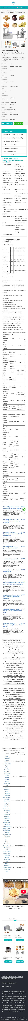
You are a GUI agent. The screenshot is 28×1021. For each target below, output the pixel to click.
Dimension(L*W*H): (5, 109)
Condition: (4, 63)
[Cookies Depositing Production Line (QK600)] (20, 928)
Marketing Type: (4, 87)
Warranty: (3, 112)
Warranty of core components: (4, 93)
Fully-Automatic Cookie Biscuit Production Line (7, 867)
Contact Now (8, 940)
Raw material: (4, 119)
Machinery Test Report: (5, 83)
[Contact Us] (24, 510)
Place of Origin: (5, 102)
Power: (3, 107)
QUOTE (23, 506)
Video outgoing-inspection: (4, 77)
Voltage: (3, 104)
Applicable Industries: (4, 67)
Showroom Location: (4, 71)
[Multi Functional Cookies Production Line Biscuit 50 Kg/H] (8, 950)
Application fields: (4, 115)
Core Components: (4, 98)
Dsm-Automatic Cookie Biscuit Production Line (7, 845)
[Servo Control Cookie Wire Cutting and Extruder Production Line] (8, 928)
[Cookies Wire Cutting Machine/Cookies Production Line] (20, 950)
